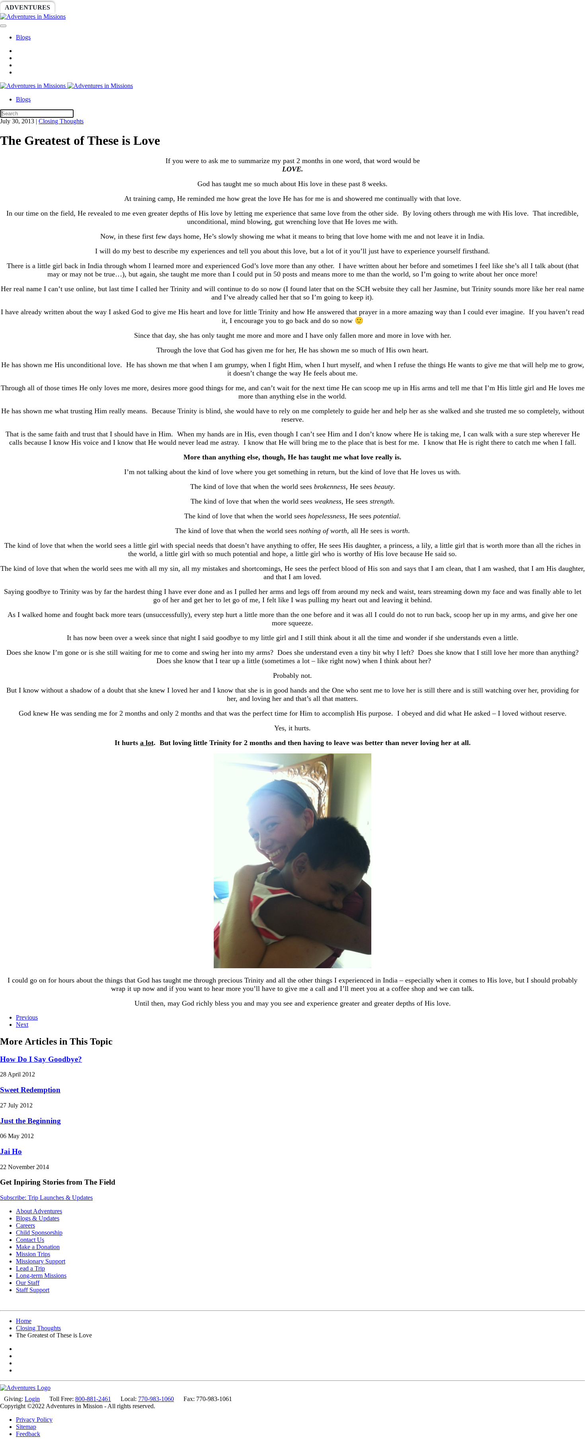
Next (22, 1024)
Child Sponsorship (39, 1232)
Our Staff (27, 1282)
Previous (27, 1017)
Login (32, 1398)
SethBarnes (138, 7)
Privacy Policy (34, 1419)
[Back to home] (33, 16)
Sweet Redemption (30, 1090)
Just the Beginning (30, 1121)
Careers (25, 1225)
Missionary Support (40, 1261)
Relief (239, 7)
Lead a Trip (30, 1268)
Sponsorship (193, 7)
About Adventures (39, 1211)
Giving (275, 7)
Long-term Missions (41, 1275)
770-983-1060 (156, 1398)
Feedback (28, 1433)
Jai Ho (11, 1151)
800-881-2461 (93, 1398)
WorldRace (83, 7)
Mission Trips (33, 1254)
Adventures (27, 7)
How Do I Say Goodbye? (41, 1059)
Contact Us (30, 1239)
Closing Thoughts (61, 121)
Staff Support (32, 1289)
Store (309, 7)
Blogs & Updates (37, 1218)
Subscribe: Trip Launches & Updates (46, 1197)
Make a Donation (38, 1247)
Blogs (23, 37)
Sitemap (26, 1426)
